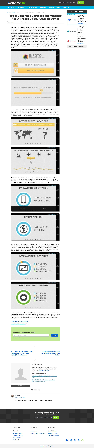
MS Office (66, 7)
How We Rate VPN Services (76, 46)
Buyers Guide (34, 431)
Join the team (17, 437)
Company (16, 427)
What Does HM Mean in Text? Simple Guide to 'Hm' (44, 376)
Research (34, 427)
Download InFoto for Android (18, 324)
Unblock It (21, 7)
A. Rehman (12, 21)
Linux (58, 7)
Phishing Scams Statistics (37, 433)
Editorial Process (17, 433)
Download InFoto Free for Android (19, 321)
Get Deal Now (80, 23)
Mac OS (51, 7)
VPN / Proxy (11, 7)
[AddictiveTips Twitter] (71, 440)
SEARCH (81, 2)
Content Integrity (18, 435)
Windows (43, 7)
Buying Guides (32, 7)
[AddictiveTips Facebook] (67, 440)
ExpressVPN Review (53, 435)
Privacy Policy (50, 446)
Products (51, 427)
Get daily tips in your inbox (24, 332)
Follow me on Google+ (44, 370)
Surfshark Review (53, 433)
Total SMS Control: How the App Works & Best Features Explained (43, 380)
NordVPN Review (52, 431)
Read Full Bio (20, 385)
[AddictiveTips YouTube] (75, 440)
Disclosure (42, 446)
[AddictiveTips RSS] (79, 440)
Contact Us (16, 440)
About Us (15, 431)
